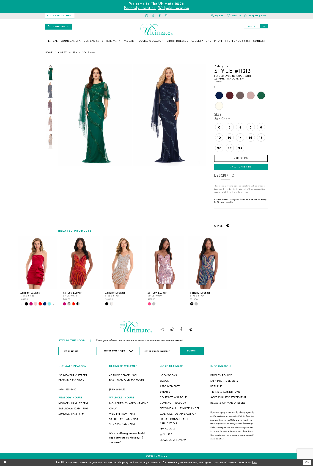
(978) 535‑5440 (67, 389)
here (254, 462)
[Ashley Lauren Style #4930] (165, 262)
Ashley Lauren (67, 53)
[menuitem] (53, 41)
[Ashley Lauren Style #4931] (122, 262)
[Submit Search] (264, 26)
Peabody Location (140, 8)
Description (225, 176)
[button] (217, 16)
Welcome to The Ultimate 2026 (156, 4)
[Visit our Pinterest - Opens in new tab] (166, 16)
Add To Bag (241, 158)
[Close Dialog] (5, 462)
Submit (192, 351)
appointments (170, 386)
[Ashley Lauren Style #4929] (207, 262)
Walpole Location (173, 8)
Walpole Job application (178, 414)
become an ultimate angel (180, 408)
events (165, 392)
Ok (307, 462)
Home (49, 53)
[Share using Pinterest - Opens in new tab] (228, 226)
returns (216, 386)
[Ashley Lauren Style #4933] (37, 262)
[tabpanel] (94, 115)
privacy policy (221, 375)
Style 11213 (88, 53)
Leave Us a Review (173, 440)
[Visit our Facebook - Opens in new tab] (159, 16)
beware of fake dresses (227, 403)
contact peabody (173, 403)
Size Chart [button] (222, 119)
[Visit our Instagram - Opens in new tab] (146, 16)
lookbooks (168, 375)
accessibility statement (228, 397)
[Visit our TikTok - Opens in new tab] (153, 16)
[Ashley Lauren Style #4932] (79, 262)
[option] (37, 270)
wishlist (166, 434)
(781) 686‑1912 (117, 389)
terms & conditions (225, 392)
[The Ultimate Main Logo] (156, 29)
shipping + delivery (224, 381)
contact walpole (173, 397)
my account (169, 429)
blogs (164, 381)
